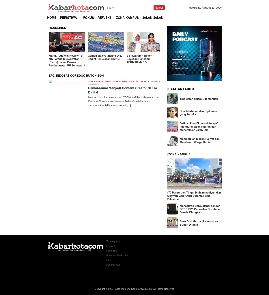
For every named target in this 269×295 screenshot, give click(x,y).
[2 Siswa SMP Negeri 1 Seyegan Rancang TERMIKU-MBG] (106, 42)
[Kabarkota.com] (76, 7)
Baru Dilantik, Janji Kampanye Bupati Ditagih (199, 223)
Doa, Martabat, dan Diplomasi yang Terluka (198, 112)
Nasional (106, 81)
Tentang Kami (113, 241)
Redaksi (110, 246)
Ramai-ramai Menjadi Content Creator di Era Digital (122, 90)
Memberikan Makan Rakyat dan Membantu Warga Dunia (200, 140)
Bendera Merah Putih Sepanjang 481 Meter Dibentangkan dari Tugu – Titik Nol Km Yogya (143, 60)
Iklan (108, 260)
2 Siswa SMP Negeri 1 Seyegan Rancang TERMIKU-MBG (102, 59)
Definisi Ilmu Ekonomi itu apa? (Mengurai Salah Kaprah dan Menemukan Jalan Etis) (199, 126)
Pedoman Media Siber (118, 255)
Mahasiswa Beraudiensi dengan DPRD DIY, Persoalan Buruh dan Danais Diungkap (200, 209)
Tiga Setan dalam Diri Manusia (199, 98)
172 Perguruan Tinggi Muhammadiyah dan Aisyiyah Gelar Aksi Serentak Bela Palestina (194, 196)
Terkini (117, 81)
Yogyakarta (142, 81)
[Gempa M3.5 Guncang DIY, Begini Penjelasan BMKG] (67, 42)
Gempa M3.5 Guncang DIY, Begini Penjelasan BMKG (66, 57)
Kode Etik (111, 250)
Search (159, 7)
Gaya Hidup (94, 81)
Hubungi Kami (113, 264)
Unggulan (128, 81)
